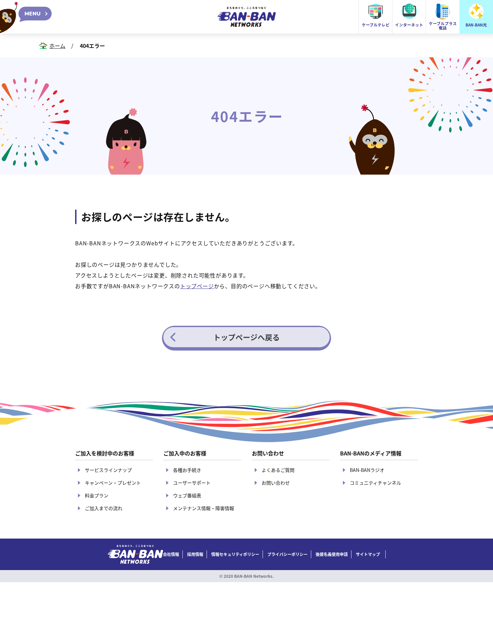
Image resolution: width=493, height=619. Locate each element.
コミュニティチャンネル (375, 482)
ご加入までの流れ (103, 508)
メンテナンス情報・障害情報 (203, 508)
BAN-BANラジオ (367, 470)
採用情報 (195, 554)
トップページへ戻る (246, 336)
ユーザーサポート (192, 482)
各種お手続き (187, 470)
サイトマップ (368, 554)
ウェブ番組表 (187, 495)
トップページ (197, 286)
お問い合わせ (276, 482)
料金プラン (96, 495)
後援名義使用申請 (332, 554)
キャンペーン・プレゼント (113, 482)
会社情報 (171, 554)
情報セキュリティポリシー (235, 554)
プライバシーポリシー (287, 554)
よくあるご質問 (278, 470)
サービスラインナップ (108, 470)
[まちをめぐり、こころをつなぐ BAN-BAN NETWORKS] (135, 554)
